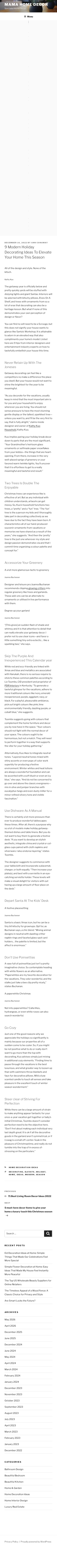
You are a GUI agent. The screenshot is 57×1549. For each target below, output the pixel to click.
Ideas (20, 1175)
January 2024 (12, 1382)
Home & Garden (13, 1488)
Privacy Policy (11, 1541)
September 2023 (14, 1407)
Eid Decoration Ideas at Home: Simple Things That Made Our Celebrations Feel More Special (26, 1257)
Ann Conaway (39, 243)
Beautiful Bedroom (15, 1475)
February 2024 (12, 1375)
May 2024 (10, 1357)
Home (12, 1175)
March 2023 (11, 1431)
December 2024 (13, 1344)
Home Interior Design (16, 1500)
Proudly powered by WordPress (36, 1541)
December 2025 (13, 1332)
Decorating (16, 1172)
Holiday (41, 1172)
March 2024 (11, 1369)
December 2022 (13, 1450)
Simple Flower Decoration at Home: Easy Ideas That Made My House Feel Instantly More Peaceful (26, 1270)
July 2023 (10, 1419)
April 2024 (10, 1363)
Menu (30, 16)
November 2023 (13, 1394)
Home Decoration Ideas (23, 1167)
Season (40, 1175)
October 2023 (12, 1400)
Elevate (30, 1172)
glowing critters (36, 588)
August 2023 (12, 1413)
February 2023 (12, 1438)
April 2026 (10, 1325)
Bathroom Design (14, 1469)
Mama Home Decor (26, 4)
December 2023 (13, 1388)
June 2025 (10, 1338)
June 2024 (10, 1350)
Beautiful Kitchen (14, 1481)
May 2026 (10, 1319)
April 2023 (10, 1425)
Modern (30, 1175)
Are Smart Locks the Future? (20, 1300)
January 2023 (12, 1444)
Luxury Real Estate (14, 1506)
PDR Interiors (12, 685)
